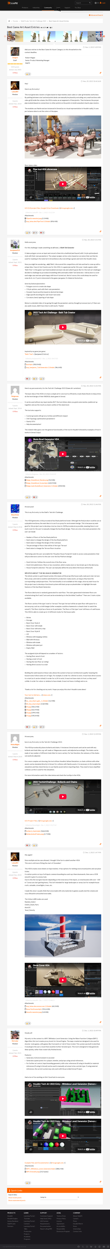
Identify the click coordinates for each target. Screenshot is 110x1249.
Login (103, 3)
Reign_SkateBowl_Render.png (37, 480)
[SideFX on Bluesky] (91, 1246)
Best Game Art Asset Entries (59, 21)
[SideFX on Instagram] (87, 1246)
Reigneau (15, 396)
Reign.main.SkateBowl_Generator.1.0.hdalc (42, 486)
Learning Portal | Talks (29, 1227)
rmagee (15, 58)
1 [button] (54, 44)
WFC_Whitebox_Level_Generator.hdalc (40, 1169)
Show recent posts (14, 1198)
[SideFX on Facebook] (79, 1246)
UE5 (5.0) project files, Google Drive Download (41, 208)
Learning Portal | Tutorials (29, 1217)
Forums (15, 21)
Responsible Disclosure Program (63, 1230)
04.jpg (28, 710)
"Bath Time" (29, 354)
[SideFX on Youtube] (104, 1246)
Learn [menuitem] (58, 7)
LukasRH (15, 92)
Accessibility (61, 1226)
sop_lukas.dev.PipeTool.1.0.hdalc (38, 221)
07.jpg (28, 716)
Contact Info (77, 1231)
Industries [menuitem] (36, 7)
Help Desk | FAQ (45, 1218)
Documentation (45, 1226)
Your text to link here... (33, 695)
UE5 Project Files (31, 821)
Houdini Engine (12, 1218)
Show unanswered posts (16, 1200)
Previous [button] (5, 36)
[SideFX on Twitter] (83, 1246)
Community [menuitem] (48, 7)
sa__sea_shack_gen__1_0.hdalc (37, 701)
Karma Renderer (12, 1221)
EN (98, 3)
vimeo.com (46, 695)
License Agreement (60, 1222)
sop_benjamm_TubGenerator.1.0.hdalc (40, 367)
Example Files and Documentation (37, 1163)
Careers (75, 1218)
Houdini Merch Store (78, 1225)
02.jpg (28, 713)
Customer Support (46, 1216)
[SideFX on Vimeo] (99, 1246)
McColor (15, 1041)
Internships (77, 1229)
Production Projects (27, 1232)
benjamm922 (15, 250)
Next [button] (104, 36)
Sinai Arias (15, 515)
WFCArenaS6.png (33, 1172)
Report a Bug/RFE (46, 1229)
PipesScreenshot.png (34, 218)
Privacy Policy (61, 1218)
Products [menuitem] (25, 7)
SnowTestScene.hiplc (34, 1009)
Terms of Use (61, 1216)
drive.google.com (66, 208)
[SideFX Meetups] (95, 1246)
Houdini (10, 1216)
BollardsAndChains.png (35, 834)
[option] (11, 36)
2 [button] (56, 44)
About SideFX (77, 1216)
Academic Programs (27, 1238)
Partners (10, 1226)
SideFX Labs (11, 1224)
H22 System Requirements (45, 1222)
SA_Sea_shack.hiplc (33, 704)
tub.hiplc (29, 364)
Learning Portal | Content (29, 1222)
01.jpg (28, 707)
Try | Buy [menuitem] (78, 7)
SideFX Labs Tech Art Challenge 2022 (33, 21)
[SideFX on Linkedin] (108, 1246)
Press (75, 1221)
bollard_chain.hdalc (33, 831)
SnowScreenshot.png (34, 1012)
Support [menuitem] (67, 7)
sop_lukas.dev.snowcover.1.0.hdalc (39, 1006)
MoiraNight (15, 744)
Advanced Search (96, 15)
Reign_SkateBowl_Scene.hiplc (37, 483)
